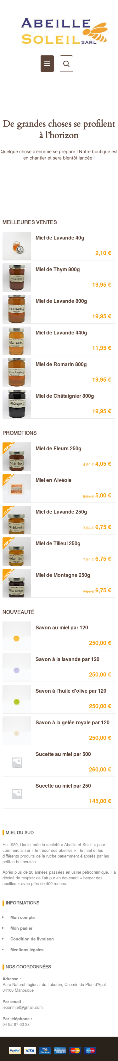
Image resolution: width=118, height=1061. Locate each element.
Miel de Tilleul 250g (41, 543)
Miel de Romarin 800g (61, 364)
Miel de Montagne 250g (46, 575)
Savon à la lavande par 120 (67, 659)
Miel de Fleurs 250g (42, 449)
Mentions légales (26, 949)
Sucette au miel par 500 (63, 754)
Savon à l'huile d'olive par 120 (71, 691)
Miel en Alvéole (37, 480)
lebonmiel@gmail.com (23, 1007)
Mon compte (22, 917)
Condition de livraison (32, 939)
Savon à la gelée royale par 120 (73, 723)
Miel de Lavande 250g (45, 512)
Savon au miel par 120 (62, 628)
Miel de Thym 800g (58, 269)
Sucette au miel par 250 (63, 786)
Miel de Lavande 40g (60, 238)
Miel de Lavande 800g (61, 301)
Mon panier (21, 928)
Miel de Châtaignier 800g (65, 396)
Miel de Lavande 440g (61, 333)
